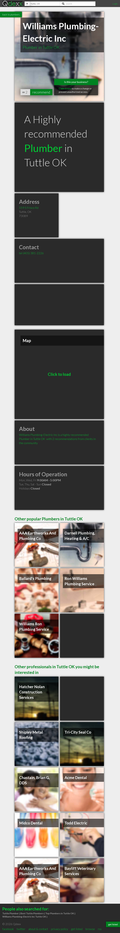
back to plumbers (11, 14)
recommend (41, 92)
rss (100, 929)
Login (115, 3)
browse (90, 929)
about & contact (38, 929)
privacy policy (59, 929)
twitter (21, 929)
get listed (77, 929)
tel (31, 253)
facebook (8, 929)
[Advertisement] (59, 304)
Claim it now (65, 88)
